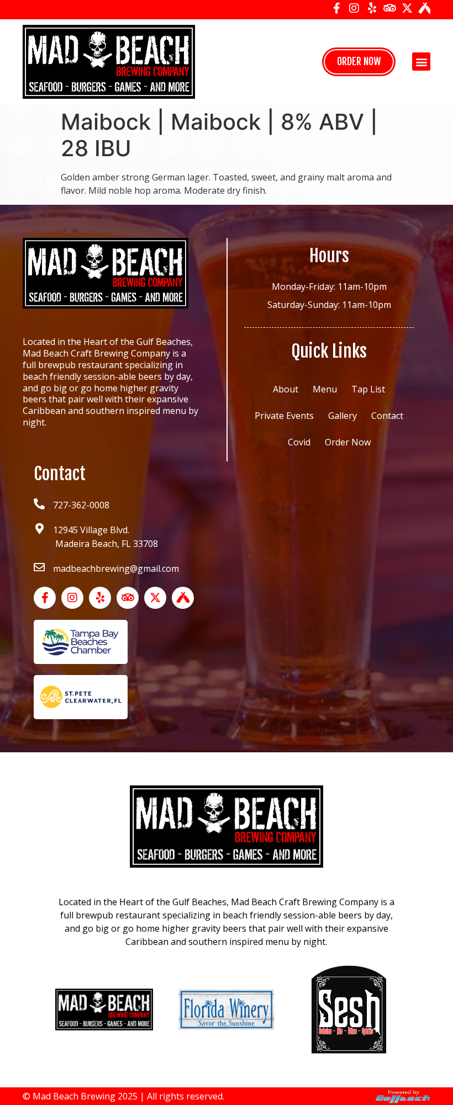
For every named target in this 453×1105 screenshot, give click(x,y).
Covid (299, 442)
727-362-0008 (81, 505)
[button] (421, 61)
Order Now (348, 442)
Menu (325, 389)
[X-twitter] (407, 8)
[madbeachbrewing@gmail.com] (39, 567)
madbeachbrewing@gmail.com (116, 568)
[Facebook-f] (336, 8)
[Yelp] (371, 8)
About (285, 389)
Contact (387, 416)
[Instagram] (354, 8)
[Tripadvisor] (389, 8)
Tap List (368, 389)
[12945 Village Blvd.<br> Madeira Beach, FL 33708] (39, 528)
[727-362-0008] (39, 503)
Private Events (284, 416)
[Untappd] (424, 8)
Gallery (342, 416)
